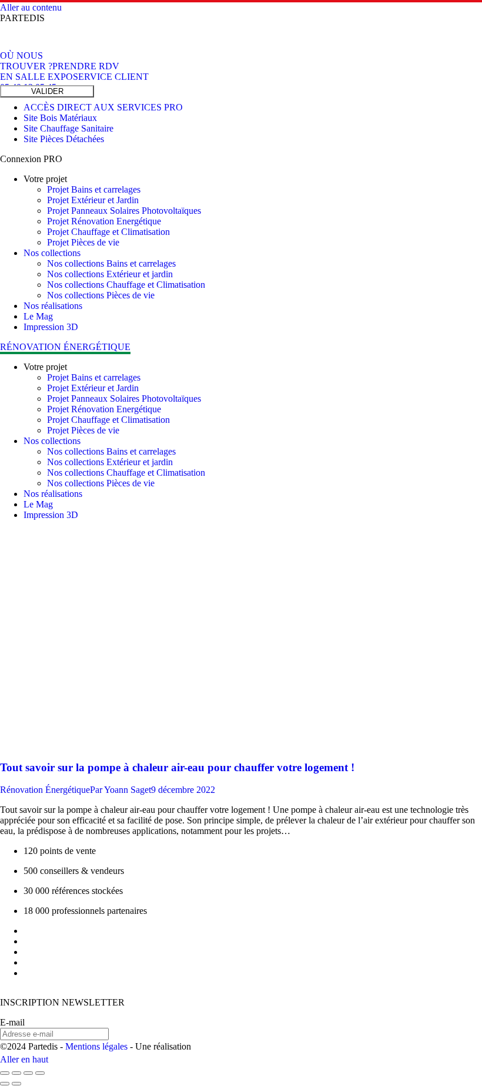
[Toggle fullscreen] (28, 1073)
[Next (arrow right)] (16, 1083)
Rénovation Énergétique (45, 790)
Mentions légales (96, 1046)
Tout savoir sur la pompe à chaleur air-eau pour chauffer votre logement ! (177, 767)
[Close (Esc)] (4, 1073)
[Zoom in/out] (40, 1073)
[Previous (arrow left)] (4, 1083)
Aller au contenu (31, 7)
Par (120, 790)
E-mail (12, 1022)
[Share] (16, 1073)
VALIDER (47, 91)
